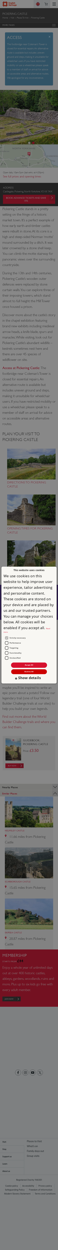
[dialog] (29, 625)
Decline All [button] (29, 671)
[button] (29, 678)
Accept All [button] (29, 665)
